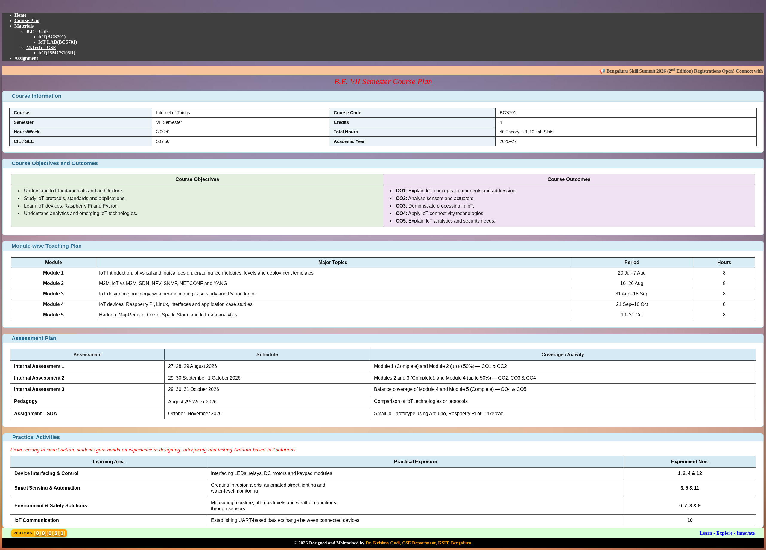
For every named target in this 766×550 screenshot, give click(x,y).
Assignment (26, 58)
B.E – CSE (37, 31)
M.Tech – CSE (41, 47)
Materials (24, 25)
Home (20, 15)
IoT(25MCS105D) (56, 52)
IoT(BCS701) (52, 36)
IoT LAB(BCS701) (57, 42)
